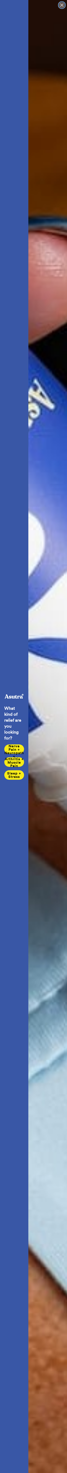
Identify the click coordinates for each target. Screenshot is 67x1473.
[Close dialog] (61, 5)
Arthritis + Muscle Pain (14, 762)
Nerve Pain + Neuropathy (14, 749)
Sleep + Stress (14, 775)
